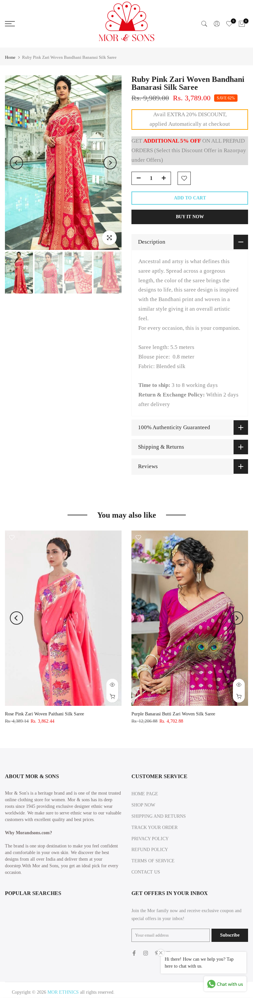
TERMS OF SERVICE (153, 860)
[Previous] (16, 162)
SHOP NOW (143, 805)
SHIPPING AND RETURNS (158, 816)
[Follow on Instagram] (145, 953)
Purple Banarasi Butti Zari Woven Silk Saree (173, 713)
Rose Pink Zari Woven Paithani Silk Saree (44, 713)
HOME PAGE (144, 793)
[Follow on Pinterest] (157, 953)
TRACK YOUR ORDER (154, 827)
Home (10, 57)
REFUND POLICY (149, 849)
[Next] (110, 162)
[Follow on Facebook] (134, 953)
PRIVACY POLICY (150, 838)
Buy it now (190, 216)
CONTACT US (145, 872)
